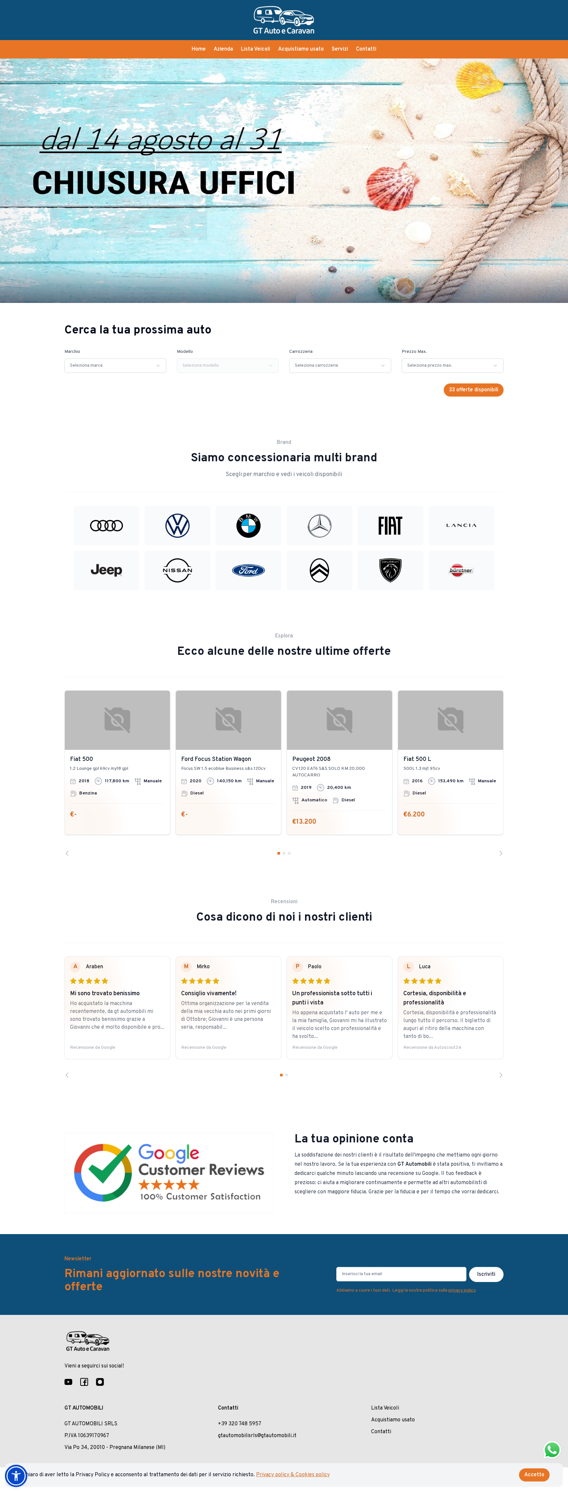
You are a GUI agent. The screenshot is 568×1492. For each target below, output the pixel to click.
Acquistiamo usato (301, 49)
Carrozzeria (301, 352)
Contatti (366, 49)
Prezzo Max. (414, 352)
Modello (185, 352)
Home (199, 49)
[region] (284, 773)
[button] (16, 1475)
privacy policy (461, 1290)
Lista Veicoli (255, 49)
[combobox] (115, 365)
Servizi (340, 49)
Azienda (223, 49)
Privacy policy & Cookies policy (293, 1475)
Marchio (72, 352)
